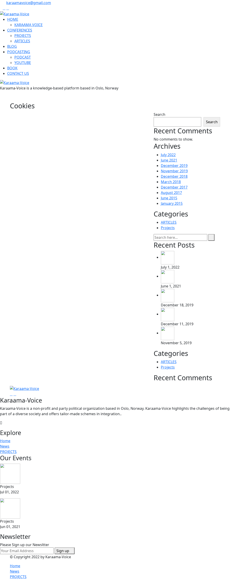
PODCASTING (18, 51)
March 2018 (171, 181)
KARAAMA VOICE (28, 24)
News (4, 446)
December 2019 (174, 165)
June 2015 (169, 198)
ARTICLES (22, 41)
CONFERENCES (19, 30)
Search (159, 114)
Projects (168, 227)
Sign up (63, 550)
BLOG (12, 46)
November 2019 (174, 171)
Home (5, 440)
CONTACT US (18, 73)
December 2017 (174, 187)
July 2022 (168, 154)
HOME (12, 19)
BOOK (12, 68)
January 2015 (172, 203)
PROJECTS (22, 35)
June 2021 (169, 160)
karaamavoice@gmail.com (28, 2)
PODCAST (22, 57)
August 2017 (171, 192)
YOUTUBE (22, 62)
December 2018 (174, 176)
